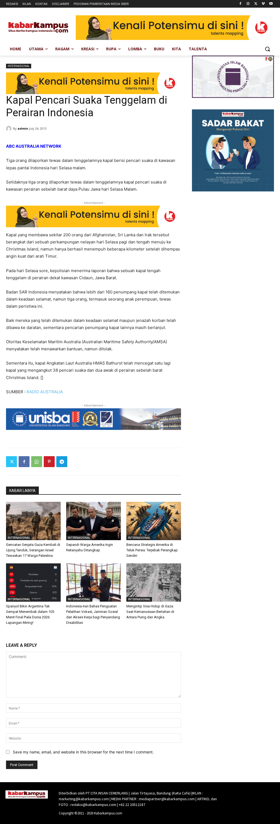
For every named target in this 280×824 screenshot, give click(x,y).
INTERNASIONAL (19, 66)
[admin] (9, 128)
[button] (267, 49)
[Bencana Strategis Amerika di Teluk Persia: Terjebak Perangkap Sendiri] (153, 521)
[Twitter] (256, 4)
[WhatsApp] (36, 461)
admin (23, 128)
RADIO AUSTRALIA (45, 391)
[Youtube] (271, 4)
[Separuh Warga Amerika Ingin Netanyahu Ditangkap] (93, 521)
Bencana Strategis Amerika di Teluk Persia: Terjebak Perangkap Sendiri (152, 550)
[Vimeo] (263, 4)
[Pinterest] (49, 461)
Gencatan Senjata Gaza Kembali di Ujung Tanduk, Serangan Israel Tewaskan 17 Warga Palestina (33, 550)
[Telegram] (61, 461)
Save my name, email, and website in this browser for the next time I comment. (83, 752)
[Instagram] (248, 4)
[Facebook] (240, 4)
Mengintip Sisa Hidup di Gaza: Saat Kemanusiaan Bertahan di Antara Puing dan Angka (150, 611)
